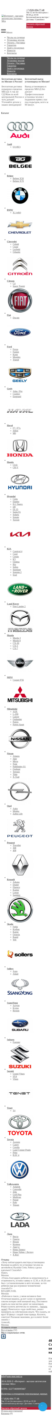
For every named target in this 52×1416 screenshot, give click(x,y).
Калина (16, 1244)
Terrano (16, 772)
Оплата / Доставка (16, 42)
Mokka (16, 811)
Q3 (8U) (17, 147)
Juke (15, 759)
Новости (11, 50)
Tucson (16, 520)
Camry (16, 1145)
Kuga (15, 354)
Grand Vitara (19, 1074)
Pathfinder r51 (19, 766)
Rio (14, 564)
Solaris (16, 514)
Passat (15, 1200)
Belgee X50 (18, 178)
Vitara (15, 1079)
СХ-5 (15, 646)
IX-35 (15, 509)
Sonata (16, 517)
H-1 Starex (18, 504)
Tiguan (16, 1205)
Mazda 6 (17, 640)
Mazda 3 (17, 638)
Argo (15, 971)
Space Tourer (19, 286)
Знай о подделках (15, 48)
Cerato (16, 556)
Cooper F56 (18, 680)
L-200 (15, 714)
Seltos (15, 567)
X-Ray (16, 1255)
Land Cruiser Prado (22, 1150)
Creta (15, 499)
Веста (15, 1236)
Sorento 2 (17, 572)
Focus (15, 349)
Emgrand (17, 396)
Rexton (16, 1010)
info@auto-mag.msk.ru (11, 1376)
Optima (16, 562)
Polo (15, 1202)
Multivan (17, 1197)
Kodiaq (16, 929)
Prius (15, 1152)
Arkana (16, 882)
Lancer (16, 717)
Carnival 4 (17, 551)
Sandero (16, 895)
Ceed (15, 554)
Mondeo (16, 357)
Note (15, 764)
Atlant (15, 974)
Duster (16, 884)
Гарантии (11, 45)
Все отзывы (7, 1330)
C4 (14, 283)
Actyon (16, 1005)
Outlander (17, 719)
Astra (15, 808)
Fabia (15, 926)
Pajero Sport (18, 724)
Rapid (15, 937)
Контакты (12, 53)
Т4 (14, 1110)
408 (14, 850)
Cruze (15, 247)
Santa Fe (17, 512)
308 (14, 848)
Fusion (16, 352)
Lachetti (16, 249)
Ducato (16, 318)
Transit (16, 359)
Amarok (16, 1187)
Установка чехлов (15, 40)
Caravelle (17, 1189)
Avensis (16, 1142)
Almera (16, 756)
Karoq (15, 932)
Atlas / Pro (17, 391)
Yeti (14, 939)
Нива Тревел (19, 1249)
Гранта (16, 1239)
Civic (15, 465)
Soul (15, 575)
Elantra (16, 501)
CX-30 (16, 643)
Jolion (15, 430)
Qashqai (16, 769)
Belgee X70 (18, 181)
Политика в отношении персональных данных (24, 1394)
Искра (16, 1242)
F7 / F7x (17, 428)
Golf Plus (17, 1194)
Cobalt (16, 244)
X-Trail (16, 777)
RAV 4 (16, 1155)
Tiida (15, 774)
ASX (15, 711)
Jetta (15, 1192)
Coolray (16, 394)
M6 (14, 433)
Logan (16, 892)
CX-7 (15, 648)
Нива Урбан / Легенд (23, 1252)
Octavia (16, 934)
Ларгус (16, 1247)
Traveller (17, 845)
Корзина (5, 1413)
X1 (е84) (17, 212)
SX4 (15, 1076)
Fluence (16, 887)
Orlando (16, 252)
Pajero (15, 722)
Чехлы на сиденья (16, 37)
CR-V (15, 467)
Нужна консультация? (12, 1411)
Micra (15, 761)
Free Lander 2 (19, 606)
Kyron (16, 1008)
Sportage (17, 569)
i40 (14, 507)
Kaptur (16, 890)
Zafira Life (18, 814)
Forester (16, 1042)
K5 (14, 559)
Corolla (16, 1147)
